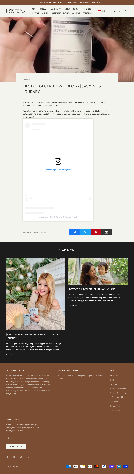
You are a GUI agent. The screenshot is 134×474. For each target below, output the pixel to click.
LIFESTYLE (35, 13)
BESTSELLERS (43, 9)
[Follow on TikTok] (21, 457)
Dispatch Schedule (118, 388)
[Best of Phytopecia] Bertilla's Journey (92, 289)
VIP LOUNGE (87, 13)
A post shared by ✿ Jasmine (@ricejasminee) (58, 217)
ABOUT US (76, 13)
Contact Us (114, 402)
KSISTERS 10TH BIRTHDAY (60, 13)
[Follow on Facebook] (7, 457)
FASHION (44, 13)
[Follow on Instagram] (14, 457)
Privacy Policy (115, 406)
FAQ (112, 380)
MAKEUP (67, 9)
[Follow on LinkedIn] (28, 457)
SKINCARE (76, 9)
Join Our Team (116, 410)
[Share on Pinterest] (96, 232)
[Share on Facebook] (75, 232)
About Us (114, 376)
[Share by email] (106, 232)
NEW (34, 9)
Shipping (113, 384)
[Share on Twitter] (85, 232)
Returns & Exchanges (119, 393)
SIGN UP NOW (97, 2)
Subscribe (16, 446)
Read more (10, 355)
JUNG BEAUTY (56, 9)
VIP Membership (117, 397)
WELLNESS (87, 9)
